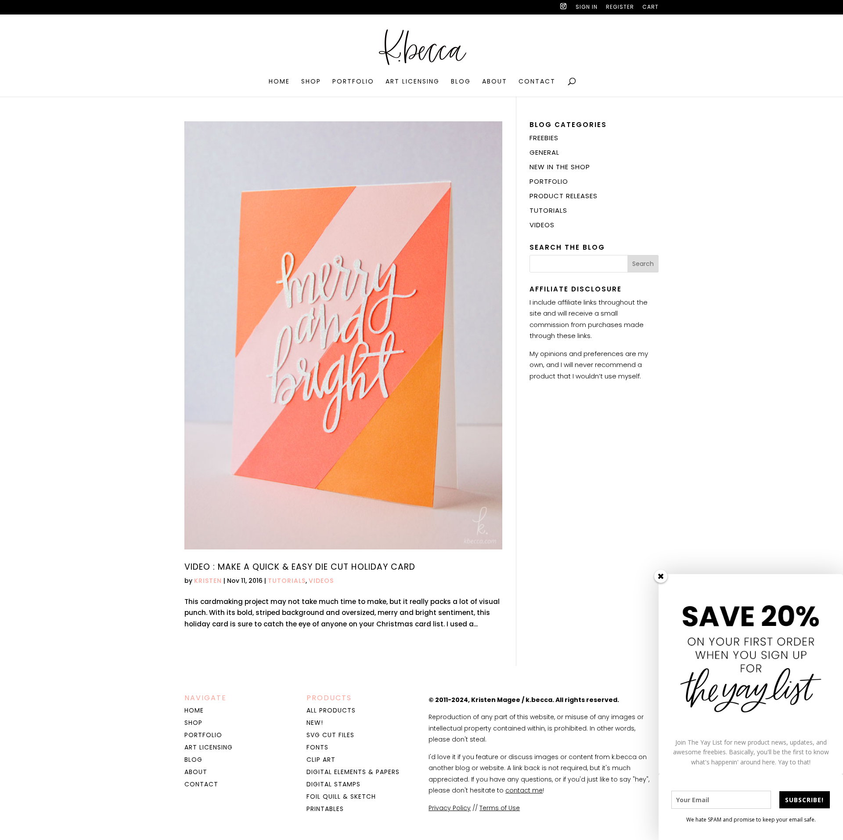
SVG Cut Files (330, 735)
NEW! (314, 722)
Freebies (544, 137)
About (494, 82)
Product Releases (564, 195)
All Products (331, 710)
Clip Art (320, 759)
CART (650, 7)
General (544, 152)
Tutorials (287, 580)
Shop (311, 82)
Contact (537, 82)
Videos (321, 580)
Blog (461, 82)
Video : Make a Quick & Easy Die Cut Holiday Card (299, 567)
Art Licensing (412, 82)
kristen (208, 580)
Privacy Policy (450, 808)
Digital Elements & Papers (353, 771)
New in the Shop (560, 166)
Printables (325, 808)
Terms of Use (499, 808)
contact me (524, 790)
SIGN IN (587, 7)
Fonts (317, 747)
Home (279, 82)
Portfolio (353, 82)
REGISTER (620, 7)
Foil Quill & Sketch (341, 796)
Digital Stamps (333, 784)
